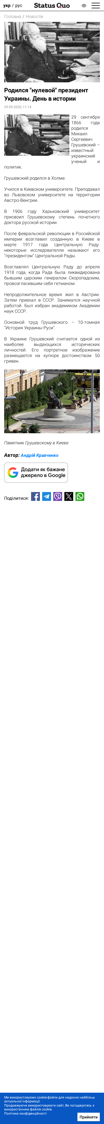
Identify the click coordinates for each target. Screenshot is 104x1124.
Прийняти (89, 1117)
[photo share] (52, 431)
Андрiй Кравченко (40, 455)
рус (18, 5)
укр (7, 5)
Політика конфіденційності (25, 1113)
